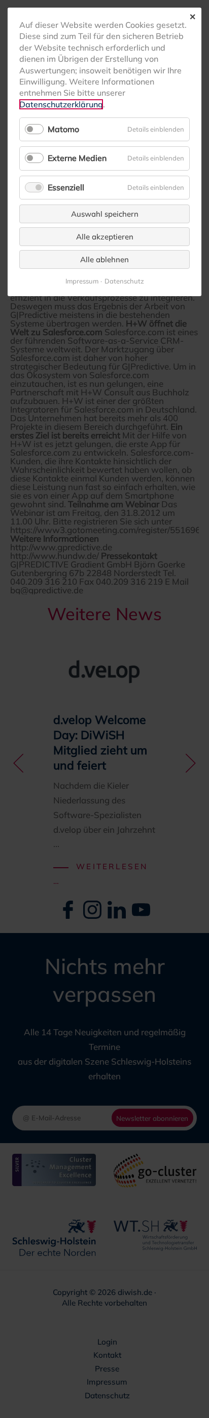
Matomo (63, 129)
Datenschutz (124, 281)
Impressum (81, 281)
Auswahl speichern (104, 214)
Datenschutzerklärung (61, 104)
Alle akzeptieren (104, 236)
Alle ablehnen (104, 259)
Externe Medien (77, 158)
